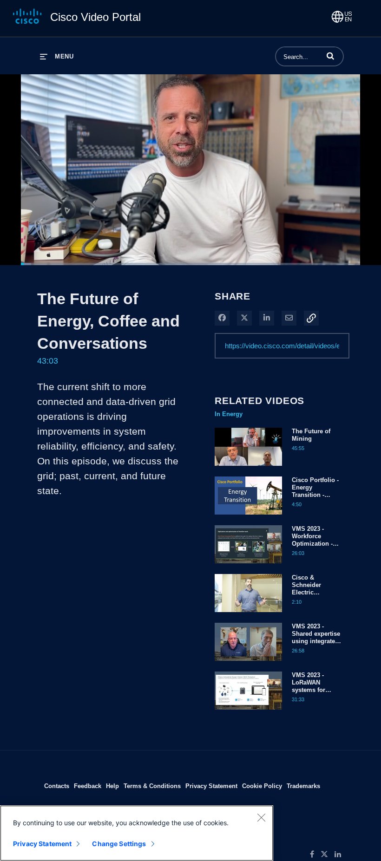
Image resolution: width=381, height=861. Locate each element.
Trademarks (303, 785)
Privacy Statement (211, 785)
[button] (330, 55)
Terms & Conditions (152, 785)
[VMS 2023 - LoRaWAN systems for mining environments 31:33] (248, 712)
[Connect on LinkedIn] (340, 854)
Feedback (87, 785)
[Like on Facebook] (315, 854)
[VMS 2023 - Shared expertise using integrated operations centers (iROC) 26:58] (248, 663)
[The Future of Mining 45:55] (248, 468)
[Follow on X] (328, 854)
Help (112, 785)
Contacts (56, 785)
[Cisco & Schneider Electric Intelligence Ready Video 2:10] (248, 614)
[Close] (261, 817)
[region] (136, 833)
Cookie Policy (262, 785)
